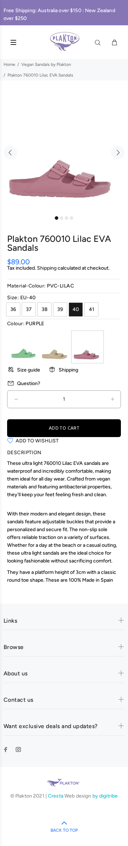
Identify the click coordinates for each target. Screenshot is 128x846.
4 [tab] (71, 218)
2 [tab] (61, 218)
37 (29, 309)
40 (76, 309)
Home (9, 64)
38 (45, 309)
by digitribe (105, 796)
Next (117, 152)
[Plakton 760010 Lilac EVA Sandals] (87, 347)
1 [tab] (56, 218)
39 (60, 309)
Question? (28, 383)
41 (91, 309)
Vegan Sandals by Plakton (46, 64)
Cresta (56, 796)
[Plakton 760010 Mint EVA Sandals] (23, 347)
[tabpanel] (64, 148)
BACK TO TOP (64, 830)
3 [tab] (66, 218)
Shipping (47, 268)
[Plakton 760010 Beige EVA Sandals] (55, 347)
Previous (10, 152)
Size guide (28, 370)
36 (13, 309)
